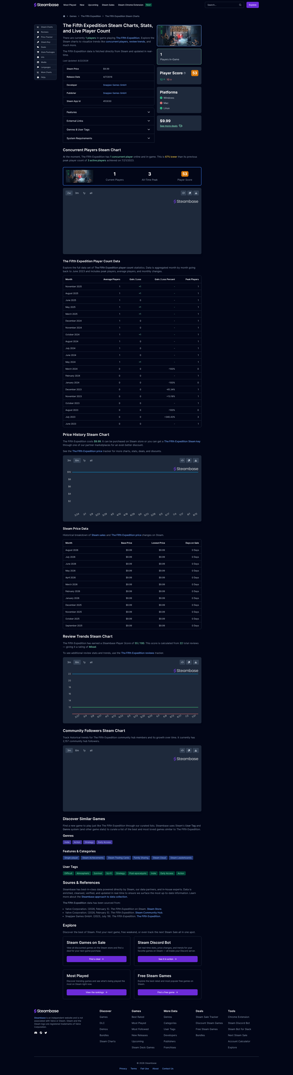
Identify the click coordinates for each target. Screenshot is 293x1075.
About (155, 1068)
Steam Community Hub (148, 912)
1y (84, 192)
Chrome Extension (238, 1016)
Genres (168, 1016)
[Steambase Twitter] (46, 1033)
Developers (170, 1035)
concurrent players (117, 41)
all (91, 192)
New (82, 5)
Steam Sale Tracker (207, 1016)
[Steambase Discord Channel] (35, 1033)
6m (77, 460)
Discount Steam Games (209, 1023)
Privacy (123, 1068)
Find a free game (165, 992)
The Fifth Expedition (91, 16)
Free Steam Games (207, 1029)
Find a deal (94, 959)
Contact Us (168, 1068)
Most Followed (140, 1029)
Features (72, 112)
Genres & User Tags (78, 129)
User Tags (169, 1029)
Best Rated (138, 1016)
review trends (137, 41)
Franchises (170, 1047)
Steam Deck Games (143, 1047)
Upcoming (93, 5)
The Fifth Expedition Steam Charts (122, 16)
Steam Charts (108, 1041)
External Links (75, 120)
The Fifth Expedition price (87, 451)
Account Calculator (239, 1041)
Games (73, 16)
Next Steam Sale (237, 1035)
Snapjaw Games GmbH (114, 85)
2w (69, 192)
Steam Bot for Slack (239, 1029)
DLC (102, 1023)
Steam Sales (108, 5)
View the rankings (95, 992)
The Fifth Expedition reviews (137, 652)
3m (77, 192)
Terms (134, 1068)
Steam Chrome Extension (130, 5)
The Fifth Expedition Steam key (182, 441)
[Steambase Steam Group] (41, 1033)
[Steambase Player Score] (185, 73)
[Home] (64, 16)
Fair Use (145, 1068)
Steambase (40, 1017)
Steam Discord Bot (239, 1023)
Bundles (104, 1035)
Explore (252, 5)
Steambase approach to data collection (104, 896)
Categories (170, 1023)
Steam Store (154, 908)
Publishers (169, 1041)
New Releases (140, 1035)
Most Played (69, 5)
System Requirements (79, 138)
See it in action (166, 959)
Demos (104, 1029)
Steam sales (99, 535)
